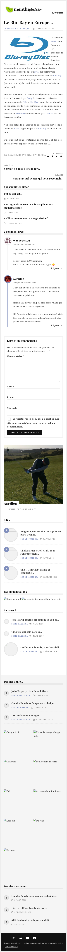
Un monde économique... (17, 29)
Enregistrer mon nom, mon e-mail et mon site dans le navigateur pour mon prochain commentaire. (33, 422)
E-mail (11, 397)
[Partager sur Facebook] (52, 156)
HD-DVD (20, 113)
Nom (10, 386)
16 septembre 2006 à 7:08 (24, 244)
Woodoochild (21, 240)
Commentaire (15, 356)
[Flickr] (27, 938)
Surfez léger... (19, 624)
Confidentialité (11, 946)
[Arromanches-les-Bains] (48, 804)
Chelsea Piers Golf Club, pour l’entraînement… (11, 554)
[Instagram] (14, 938)
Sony (29, 98)
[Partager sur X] (48, 156)
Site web (12, 408)
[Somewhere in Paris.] (48, 774)
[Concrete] (19, 774)
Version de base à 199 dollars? (22, 168)
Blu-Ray (55, 41)
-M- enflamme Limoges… (26, 715)
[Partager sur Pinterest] (61, 156)
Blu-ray (8, 155)
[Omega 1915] (19, 745)
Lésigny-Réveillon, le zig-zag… (29, 908)
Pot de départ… (13, 193)
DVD (36, 71)
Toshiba (49, 113)
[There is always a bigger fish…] (48, 745)
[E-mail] (34, 938)
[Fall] (19, 804)
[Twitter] (7, 938)
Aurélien (18, 278)
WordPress (50, 943)
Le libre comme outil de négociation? (26, 218)
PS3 (24, 102)
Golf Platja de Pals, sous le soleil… (11, 649)
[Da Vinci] (48, 833)
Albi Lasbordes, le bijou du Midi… (31, 920)
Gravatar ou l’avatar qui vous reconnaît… (38, 178)
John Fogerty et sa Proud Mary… (30, 691)
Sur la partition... (21, 695)
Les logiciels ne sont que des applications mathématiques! (28, 206)
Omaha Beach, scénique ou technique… (34, 703)
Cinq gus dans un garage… (26, 631)
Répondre (56, 268)
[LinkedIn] (21, 938)
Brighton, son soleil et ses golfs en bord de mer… (11, 535)
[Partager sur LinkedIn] (57, 156)
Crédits (59, 943)
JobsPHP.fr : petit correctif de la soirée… (35, 619)
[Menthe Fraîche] (23, 14)
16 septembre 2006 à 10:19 (24, 282)
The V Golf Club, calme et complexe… (11, 573)
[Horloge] (19, 863)
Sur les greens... (29, 539)
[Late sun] (19, 833)
